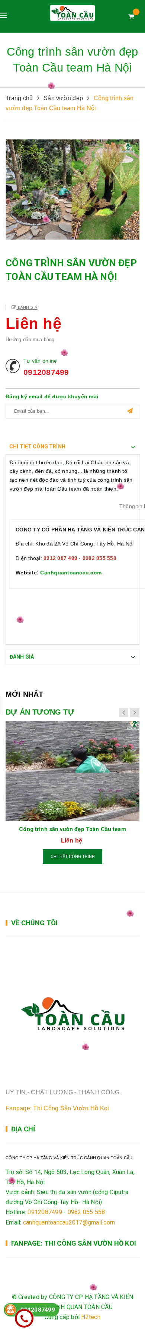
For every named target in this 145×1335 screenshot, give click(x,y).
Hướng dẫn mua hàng (30, 339)
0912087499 (46, 372)
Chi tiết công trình (73, 856)
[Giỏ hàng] (131, 17)
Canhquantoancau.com (71, 573)
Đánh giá (26, 307)
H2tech (90, 1317)
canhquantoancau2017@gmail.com (69, 1222)
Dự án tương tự (40, 712)
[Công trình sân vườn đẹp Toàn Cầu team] (72, 771)
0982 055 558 (86, 1212)
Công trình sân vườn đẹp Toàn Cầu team (72, 829)
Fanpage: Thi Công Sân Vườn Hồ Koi (57, 1108)
